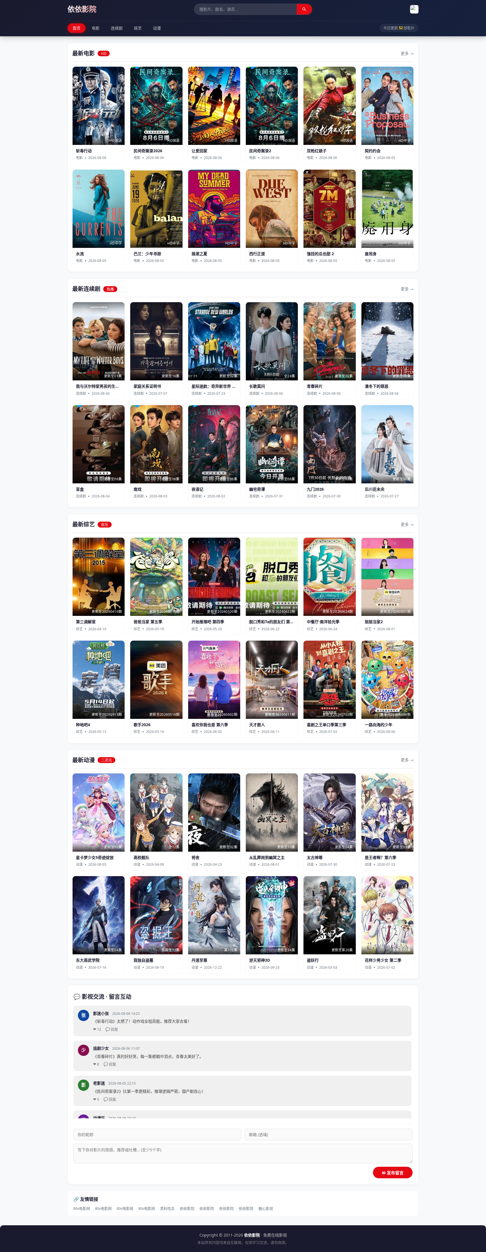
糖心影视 (265, 1208)
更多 (405, 53)
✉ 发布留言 (393, 1172)
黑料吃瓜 (167, 1208)
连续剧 (117, 28)
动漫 (157, 28)
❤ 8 (96, 1064)
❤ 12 (97, 1029)
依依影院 (187, 1208)
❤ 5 (96, 1099)
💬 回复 (111, 1029)
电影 (96, 28)
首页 (76, 28)
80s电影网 (81, 1208)
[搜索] (304, 9)
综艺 (138, 28)
